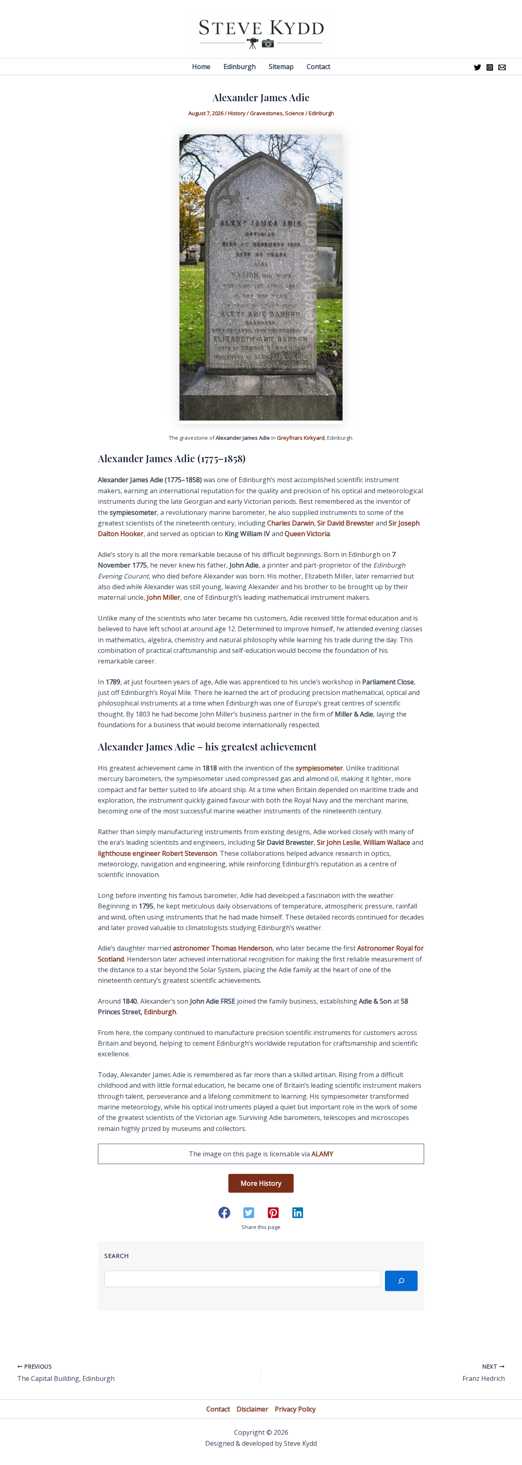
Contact (218, 1409)
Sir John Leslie (338, 842)
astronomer (222, 948)
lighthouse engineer (157, 853)
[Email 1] (502, 67)
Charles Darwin (290, 523)
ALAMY (322, 1153)
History (237, 113)
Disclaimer (252, 1409)
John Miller (163, 597)
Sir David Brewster (345, 523)
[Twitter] (477, 67)
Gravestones (266, 113)
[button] (224, 1212)
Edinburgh (321, 113)
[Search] (401, 1281)
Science (294, 113)
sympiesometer (319, 768)
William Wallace (386, 842)
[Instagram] (489, 67)
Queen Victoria (307, 533)
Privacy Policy (295, 1409)
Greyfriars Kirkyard (301, 437)
